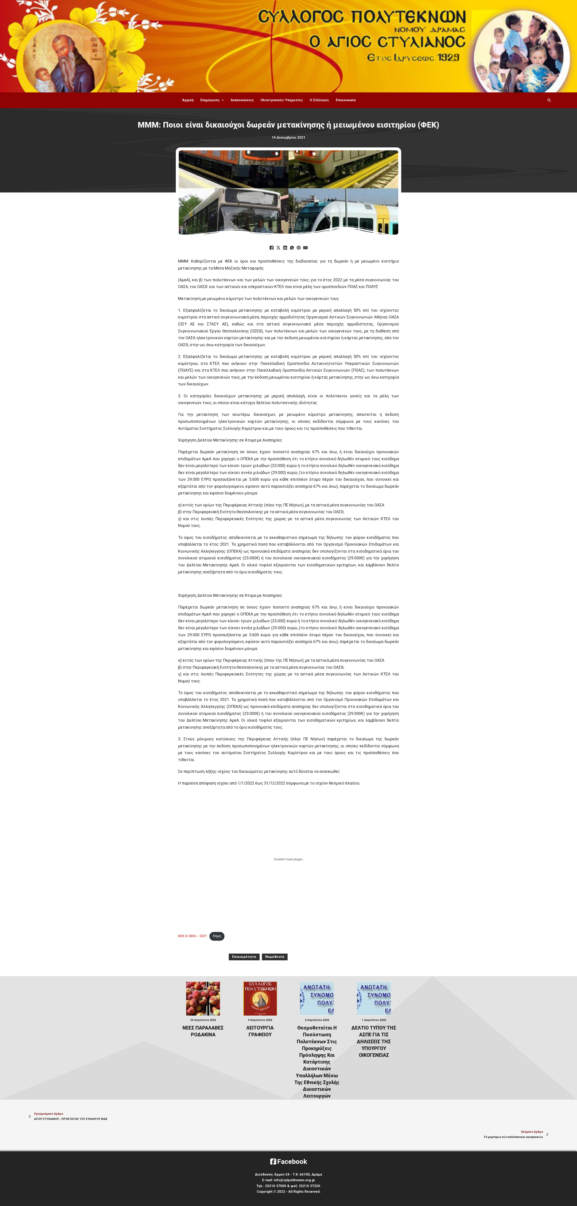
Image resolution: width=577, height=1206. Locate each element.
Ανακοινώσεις (242, 100)
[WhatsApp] (291, 247)
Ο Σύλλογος (319, 100)
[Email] (305, 247)
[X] (278, 247)
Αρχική (188, 100)
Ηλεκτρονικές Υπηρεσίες (282, 100)
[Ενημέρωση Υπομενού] (223, 100)
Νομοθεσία (274, 957)
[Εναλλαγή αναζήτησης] (549, 100)
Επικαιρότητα (244, 957)
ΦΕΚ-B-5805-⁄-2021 (192, 936)
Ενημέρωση (209, 100)
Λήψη (217, 936)
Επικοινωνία (346, 100)
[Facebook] (271, 247)
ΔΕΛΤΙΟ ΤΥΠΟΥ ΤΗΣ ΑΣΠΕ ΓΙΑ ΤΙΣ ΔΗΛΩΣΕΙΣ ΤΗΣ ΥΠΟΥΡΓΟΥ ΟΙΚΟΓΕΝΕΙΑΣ (373, 1041)
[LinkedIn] (285, 247)
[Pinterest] (298, 247)
